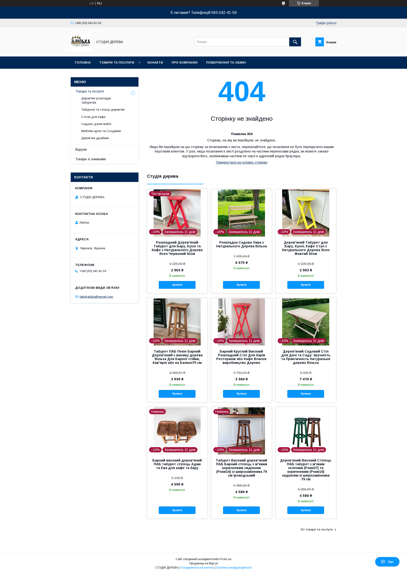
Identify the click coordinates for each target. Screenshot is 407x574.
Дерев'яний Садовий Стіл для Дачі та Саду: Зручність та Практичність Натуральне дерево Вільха (305, 357)
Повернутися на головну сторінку (242, 162)
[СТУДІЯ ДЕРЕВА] (81, 50)
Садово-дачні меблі (96, 124)
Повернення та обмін (226, 62)
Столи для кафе (93, 117)
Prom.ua (225, 559)
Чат (391, 562)
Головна (83, 62)
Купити (177, 284)
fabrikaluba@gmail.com (96, 296)
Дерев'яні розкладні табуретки (96, 100)
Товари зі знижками (90, 159)
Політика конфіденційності (234, 567)
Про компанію (184, 62)
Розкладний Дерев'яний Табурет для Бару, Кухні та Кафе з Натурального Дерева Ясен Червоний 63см (177, 248)
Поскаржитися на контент (197, 567)
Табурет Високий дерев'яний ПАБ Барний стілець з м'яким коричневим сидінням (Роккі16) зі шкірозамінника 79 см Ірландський (241, 467)
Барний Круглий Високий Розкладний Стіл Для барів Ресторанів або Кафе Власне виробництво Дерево (241, 357)
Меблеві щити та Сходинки (101, 131)
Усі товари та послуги (317, 529)
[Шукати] (295, 41)
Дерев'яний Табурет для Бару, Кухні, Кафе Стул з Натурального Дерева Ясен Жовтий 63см (306, 248)
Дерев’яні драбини (95, 138)
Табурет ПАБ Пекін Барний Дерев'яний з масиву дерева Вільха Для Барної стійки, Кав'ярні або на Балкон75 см (177, 357)
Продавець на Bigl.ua (203, 563)
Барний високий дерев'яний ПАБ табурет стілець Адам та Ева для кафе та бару (177, 464)
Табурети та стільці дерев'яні (103, 109)
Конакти (155, 62)
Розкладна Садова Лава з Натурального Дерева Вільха (241, 244)
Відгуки (81, 149)
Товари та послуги (116, 62)
